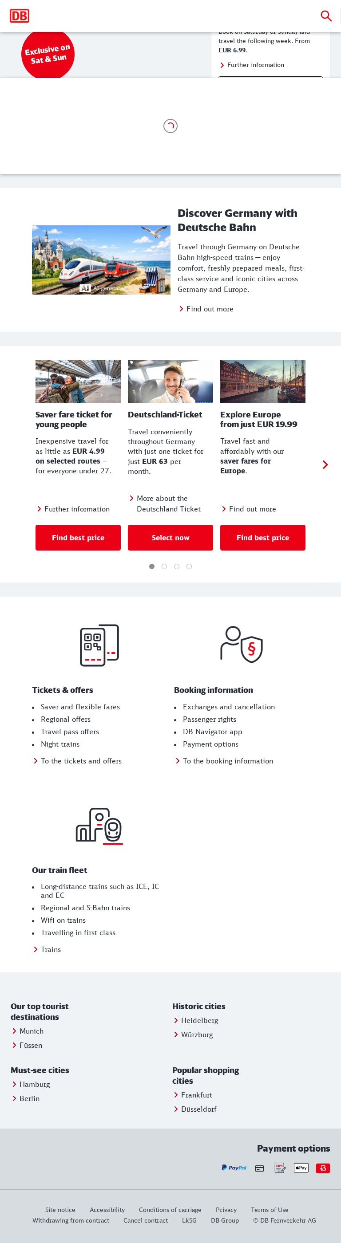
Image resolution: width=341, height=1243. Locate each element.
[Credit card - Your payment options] (259, 1168)
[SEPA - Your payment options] (279, 1167)
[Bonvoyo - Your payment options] (323, 1167)
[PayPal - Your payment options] (234, 1167)
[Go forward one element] (325, 464)
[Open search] (326, 16)
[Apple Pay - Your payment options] (301, 1167)
